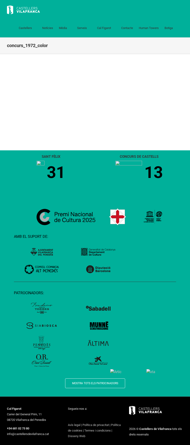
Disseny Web (76, 436)
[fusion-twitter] (75, 417)
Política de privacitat (95, 425)
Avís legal (74, 425)
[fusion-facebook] (69, 417)
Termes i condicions (97, 430)
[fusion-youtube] (87, 417)
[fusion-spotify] (99, 417)
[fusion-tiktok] (93, 417)
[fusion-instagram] (81, 417)
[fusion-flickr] (105, 417)
